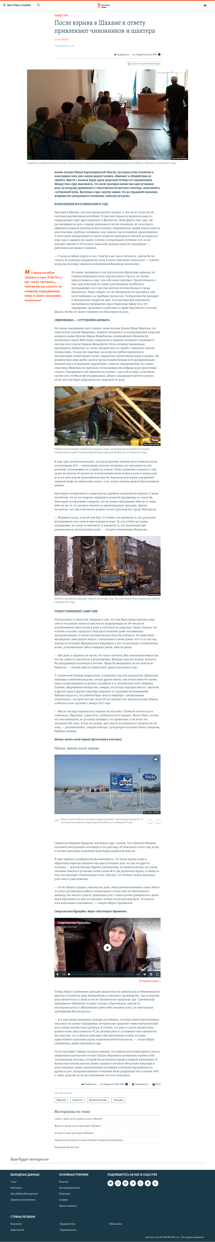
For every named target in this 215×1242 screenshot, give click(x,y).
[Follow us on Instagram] (118, 1183)
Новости (63, 1182)
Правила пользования (23, 1200)
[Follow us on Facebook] (125, 1183)
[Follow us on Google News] (148, 1183)
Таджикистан (67, 1224)
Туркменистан (68, 1230)
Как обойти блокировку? (24, 1194)
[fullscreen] (157, 974)
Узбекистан (115, 1224)
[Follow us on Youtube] (110, 1183)
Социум (63, 1200)
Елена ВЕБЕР (61, 39)
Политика (64, 1194)
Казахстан (16, 1224)
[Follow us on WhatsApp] (140, 1183)
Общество (61, 15)
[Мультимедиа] (205, 5)
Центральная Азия (69, 1188)
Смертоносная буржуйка (74, 922)
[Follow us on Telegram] (133, 1183)
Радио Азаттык (68, 927)
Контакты (16, 1188)
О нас (14, 1182)
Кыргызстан (17, 1230)
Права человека (68, 1206)
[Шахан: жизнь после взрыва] (107, 784)
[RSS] (155, 1183)
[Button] (121, 55)
